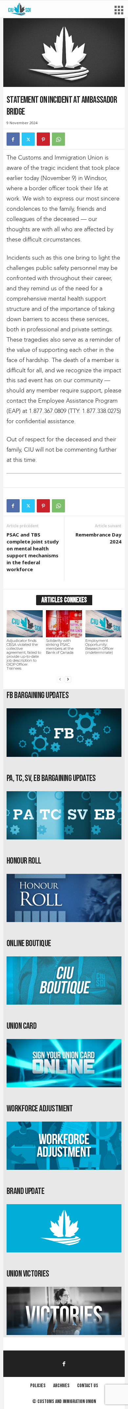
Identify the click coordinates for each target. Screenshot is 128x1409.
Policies (38, 1386)
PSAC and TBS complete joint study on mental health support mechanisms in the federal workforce (33, 552)
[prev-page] (60, 679)
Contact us (87, 1386)
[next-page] (68, 679)
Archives (61, 1386)
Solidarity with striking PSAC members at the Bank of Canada (60, 646)
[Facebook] (13, 139)
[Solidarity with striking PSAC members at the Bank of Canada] (64, 623)
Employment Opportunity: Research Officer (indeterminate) (99, 646)
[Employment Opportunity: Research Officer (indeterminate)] (103, 623)
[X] (28, 139)
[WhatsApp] (58, 139)
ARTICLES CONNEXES (64, 600)
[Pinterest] (43, 139)
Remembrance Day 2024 (98, 538)
